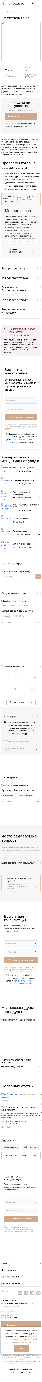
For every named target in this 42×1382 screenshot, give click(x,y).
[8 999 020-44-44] (33, 3)
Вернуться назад (13, 12)
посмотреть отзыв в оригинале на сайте (14, 749)
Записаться (13, 116)
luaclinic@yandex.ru (9, 1312)
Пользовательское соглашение (21, 1372)
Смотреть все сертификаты (15, 1155)
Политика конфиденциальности (21, 1369)
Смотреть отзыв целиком (18, 741)
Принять (21, 1349)
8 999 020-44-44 (9, 1300)
